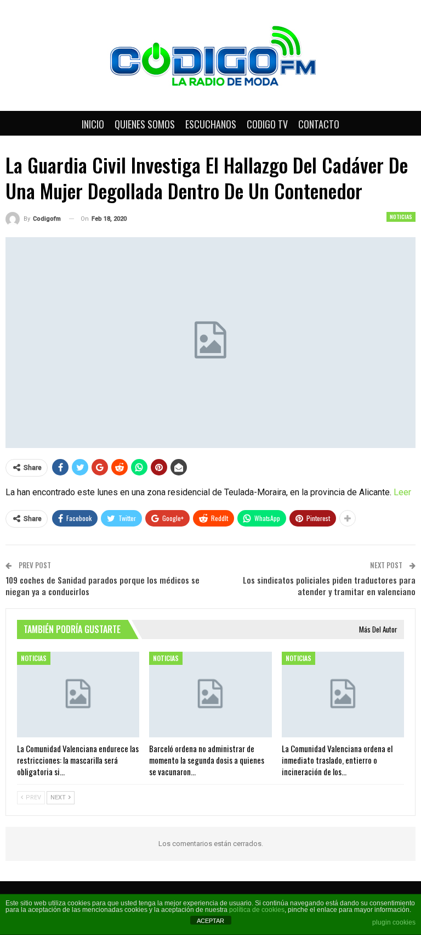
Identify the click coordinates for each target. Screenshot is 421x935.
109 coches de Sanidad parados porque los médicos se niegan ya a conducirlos (102, 585)
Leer (402, 492)
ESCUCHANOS (210, 124)
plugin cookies (394, 922)
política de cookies (257, 910)
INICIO (93, 124)
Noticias (401, 216)
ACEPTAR (210, 920)
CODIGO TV (267, 124)
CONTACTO (318, 124)
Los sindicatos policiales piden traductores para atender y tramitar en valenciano (329, 585)
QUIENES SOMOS (145, 124)
